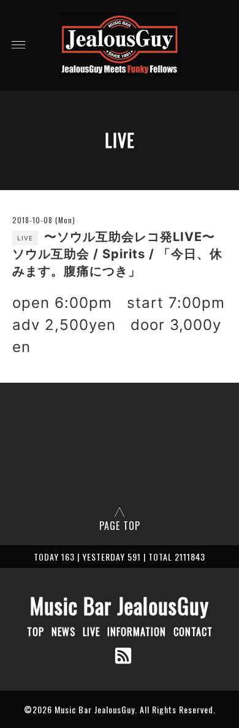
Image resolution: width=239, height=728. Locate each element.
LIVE (91, 631)
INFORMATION (136, 631)
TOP (35, 631)
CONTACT (193, 631)
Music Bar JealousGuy (119, 605)
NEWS (63, 631)
